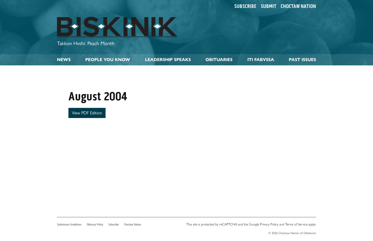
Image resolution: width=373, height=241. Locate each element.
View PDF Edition (87, 112)
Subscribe (245, 6)
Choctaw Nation (298, 6)
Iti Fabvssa (260, 59)
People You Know (107, 59)
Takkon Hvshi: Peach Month (85, 43)
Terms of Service (296, 224)
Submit (268, 6)
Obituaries (218, 59)
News (64, 59)
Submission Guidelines (69, 224)
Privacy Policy (269, 224)
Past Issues (302, 59)
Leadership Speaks (168, 59)
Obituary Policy (95, 224)
